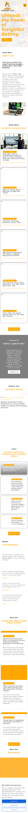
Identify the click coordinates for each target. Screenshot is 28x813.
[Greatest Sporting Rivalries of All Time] (14, 208)
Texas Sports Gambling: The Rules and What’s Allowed (13, 721)
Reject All (14, 809)
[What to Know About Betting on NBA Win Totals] (14, 176)
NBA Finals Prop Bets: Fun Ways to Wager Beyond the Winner (12, 254)
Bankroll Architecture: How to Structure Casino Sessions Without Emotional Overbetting (14, 641)
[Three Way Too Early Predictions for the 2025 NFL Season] (14, 300)
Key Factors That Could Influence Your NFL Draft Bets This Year (14, 284)
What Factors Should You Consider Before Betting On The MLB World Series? (18, 505)
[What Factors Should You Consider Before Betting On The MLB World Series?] (5, 505)
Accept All (14, 801)
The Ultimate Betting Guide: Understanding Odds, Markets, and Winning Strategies (17, 486)
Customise (14, 805)
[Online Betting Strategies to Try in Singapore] (5, 521)
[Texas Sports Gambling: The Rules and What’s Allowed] (12, 713)
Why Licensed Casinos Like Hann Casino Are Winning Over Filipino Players (13, 688)
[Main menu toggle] (25, 5)
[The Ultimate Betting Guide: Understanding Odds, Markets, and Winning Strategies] (5, 485)
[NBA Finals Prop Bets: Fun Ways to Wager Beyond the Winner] (14, 238)
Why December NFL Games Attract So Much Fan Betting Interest (14, 468)
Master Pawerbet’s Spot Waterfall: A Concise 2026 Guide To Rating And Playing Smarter (14, 405)
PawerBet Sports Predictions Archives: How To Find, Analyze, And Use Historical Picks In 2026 (14, 157)
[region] (14, 798)
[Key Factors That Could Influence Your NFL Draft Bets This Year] (14, 270)
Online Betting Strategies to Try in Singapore (18, 522)
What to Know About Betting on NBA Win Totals (12, 191)
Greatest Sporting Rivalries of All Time (12, 221)
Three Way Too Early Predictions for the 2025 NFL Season (13, 314)
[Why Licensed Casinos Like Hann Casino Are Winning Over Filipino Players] (14, 672)
